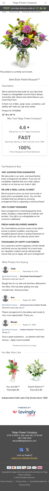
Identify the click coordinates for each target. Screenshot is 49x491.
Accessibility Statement (38, 481)
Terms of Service (6, 481)
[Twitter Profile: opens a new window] (27, 450)
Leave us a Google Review (24, 457)
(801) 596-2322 (24, 438)
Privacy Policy (21, 481)
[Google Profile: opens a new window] (21, 450)
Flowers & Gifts (14, 12)
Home (4, 12)
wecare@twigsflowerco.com (24, 440)
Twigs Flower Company (25, 3)
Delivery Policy (24, 485)
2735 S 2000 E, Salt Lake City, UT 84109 (24, 435)
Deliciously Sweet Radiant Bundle (33, 305)
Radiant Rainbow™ (27, 329)
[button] (43, 484)
